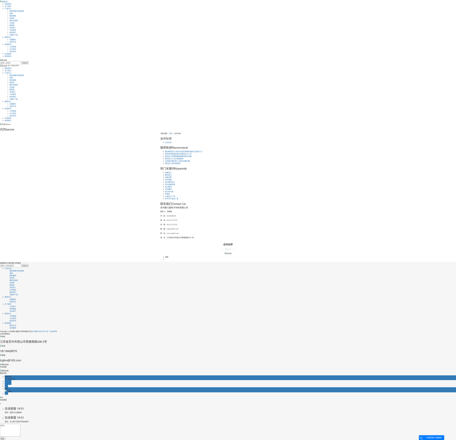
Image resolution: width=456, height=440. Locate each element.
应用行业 (13, 42)
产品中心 (8, 8)
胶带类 (12, 25)
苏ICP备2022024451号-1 (40, 331)
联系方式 (13, 325)
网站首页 (8, 4)
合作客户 (13, 311)
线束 (11, 13)
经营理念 (13, 309)
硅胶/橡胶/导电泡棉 (17, 11)
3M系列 (12, 27)
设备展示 (13, 39)
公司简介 (13, 306)
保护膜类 (13, 15)
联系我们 (8, 56)
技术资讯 (13, 51)
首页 (170, 133)
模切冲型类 (14, 20)
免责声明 (53, 331)
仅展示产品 (14, 35)
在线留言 (8, 54)
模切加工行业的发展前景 (174, 158)
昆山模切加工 (170, 182)
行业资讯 (13, 49)
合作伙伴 (168, 142)
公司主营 (8, 268)
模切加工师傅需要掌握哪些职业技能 (178, 156)
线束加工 (168, 172)
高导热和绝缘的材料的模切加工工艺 (178, 154)
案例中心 (8, 37)
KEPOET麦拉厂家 (171, 198)
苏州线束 (168, 179)
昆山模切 (168, 186)
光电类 (12, 23)
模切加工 (168, 175)
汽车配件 (13, 30)
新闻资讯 (8, 44)
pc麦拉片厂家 (170, 196)
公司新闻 (13, 46)
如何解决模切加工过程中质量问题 (177, 161)
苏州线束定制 (170, 184)
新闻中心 (8, 313)
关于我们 (8, 6)
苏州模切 (168, 189)
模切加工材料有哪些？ (173, 163)
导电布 (12, 18)
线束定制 (168, 177)
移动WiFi (13, 32)
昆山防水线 (169, 191)
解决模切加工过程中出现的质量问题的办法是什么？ (184, 151)
